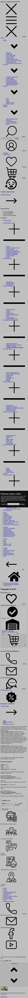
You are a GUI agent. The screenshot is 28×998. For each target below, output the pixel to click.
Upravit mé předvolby (13, 504)
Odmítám (22, 504)
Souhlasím (4, 504)
